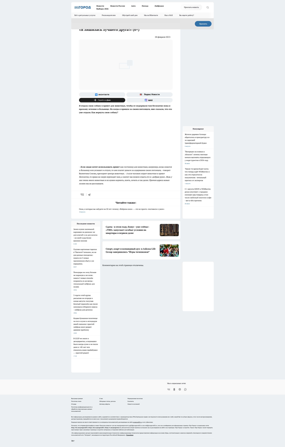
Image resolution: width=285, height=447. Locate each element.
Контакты (131, 401)
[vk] (82, 194)
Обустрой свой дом (130, 15)
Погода (145, 6)
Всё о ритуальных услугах (84, 15)
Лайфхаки (159, 6)
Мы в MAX (168, 15)
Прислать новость (191, 7)
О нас (101, 398)
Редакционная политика (135, 398)
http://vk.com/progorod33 (79, 427)
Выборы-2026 (102, 9)
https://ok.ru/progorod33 (96, 427)
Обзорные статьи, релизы (107, 401)
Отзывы (73, 404)
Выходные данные (77, 398)
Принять (203, 24)
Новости (100, 6)
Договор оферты (104, 404)
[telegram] (90, 194)
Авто (133, 6)
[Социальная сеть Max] (149, 100)
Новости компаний (133, 404)
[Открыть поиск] (207, 7)
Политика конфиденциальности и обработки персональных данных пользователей (81, 409)
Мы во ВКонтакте (151, 15)
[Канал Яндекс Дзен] (102, 100)
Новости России (117, 6)
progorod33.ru (137, 422)
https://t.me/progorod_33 (113, 427)
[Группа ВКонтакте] (102, 94)
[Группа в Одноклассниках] (174, 389)
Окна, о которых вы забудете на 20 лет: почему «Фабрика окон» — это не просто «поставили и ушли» (121, 210)
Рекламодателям (109, 15)
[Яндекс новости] (149, 94)
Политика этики (76, 401)
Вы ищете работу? (186, 15)
